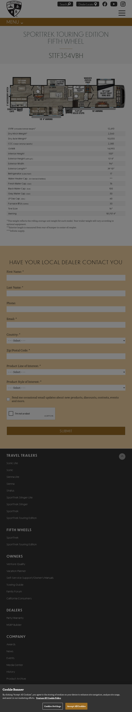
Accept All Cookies (76, 706)
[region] (66, 698)
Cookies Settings (52, 706)
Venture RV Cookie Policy (48, 697)
